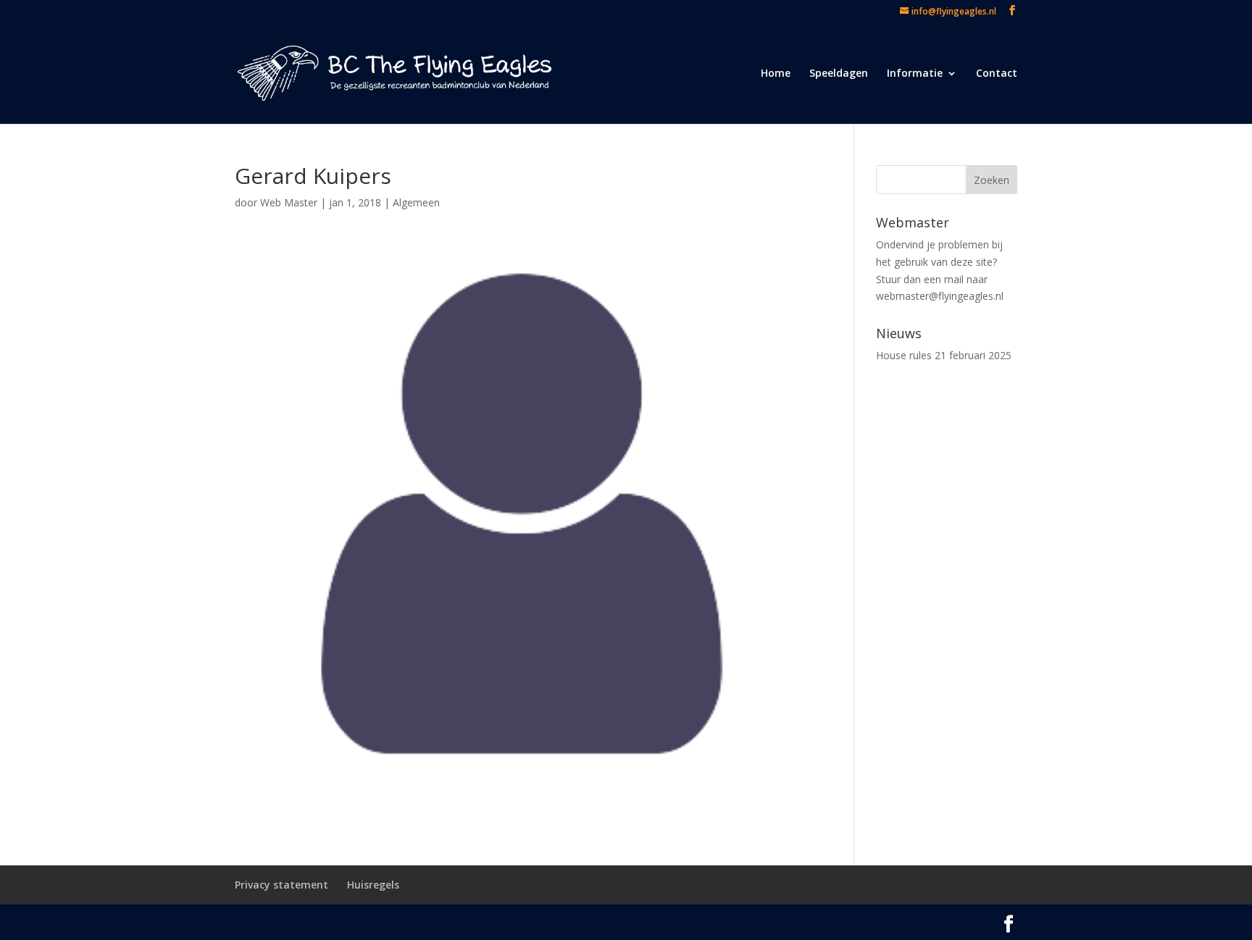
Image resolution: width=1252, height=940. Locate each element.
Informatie (915, 74)
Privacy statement (281, 884)
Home (775, 74)
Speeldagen (838, 74)
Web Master (288, 202)
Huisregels (373, 884)
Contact (996, 74)
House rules (904, 355)
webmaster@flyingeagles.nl (939, 296)
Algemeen (416, 202)
